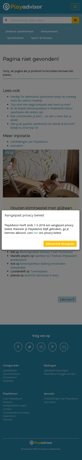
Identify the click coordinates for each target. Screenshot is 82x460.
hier (36, 233)
